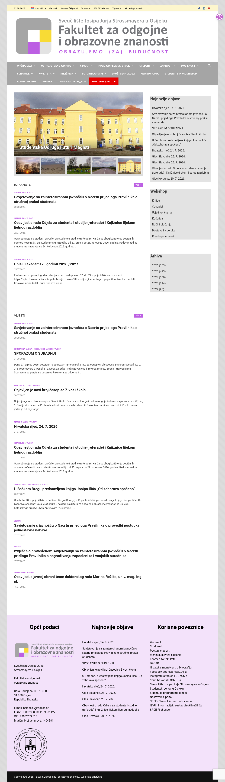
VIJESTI (30, 193)
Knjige (156, 200)
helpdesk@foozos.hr (133, 8)
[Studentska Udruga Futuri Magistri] (78, 124)
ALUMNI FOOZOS (27, 81)
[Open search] (209, 66)
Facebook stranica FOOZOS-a (168, 671)
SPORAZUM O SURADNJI (35, 353)
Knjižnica (66, 73)
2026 (155, 265)
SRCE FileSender (101, 8)
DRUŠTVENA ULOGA (23, 349)
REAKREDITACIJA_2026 (73, 81)
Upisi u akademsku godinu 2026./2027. (46, 264)
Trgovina (116, 8)
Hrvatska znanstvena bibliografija (171, 667)
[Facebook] (199, 8)
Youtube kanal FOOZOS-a (166, 680)
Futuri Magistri (92, 73)
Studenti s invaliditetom (181, 73)
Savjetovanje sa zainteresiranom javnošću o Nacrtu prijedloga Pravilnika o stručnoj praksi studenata (180, 118)
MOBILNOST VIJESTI (43, 349)
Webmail (53, 8)
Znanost (166, 65)
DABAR (154, 663)
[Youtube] (209, 8)
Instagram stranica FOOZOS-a (168, 676)
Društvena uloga (123, 73)
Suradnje (23, 73)
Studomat (86, 8)
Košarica (157, 218)
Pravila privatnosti (163, 236)
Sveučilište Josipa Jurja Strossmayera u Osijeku (180, 684)
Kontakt (48, 81)
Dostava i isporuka (163, 230)
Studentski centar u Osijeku (167, 688)
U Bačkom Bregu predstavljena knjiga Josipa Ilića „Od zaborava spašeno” (74, 489)
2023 (155, 283)
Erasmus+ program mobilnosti (169, 692)
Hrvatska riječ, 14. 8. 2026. (168, 108)
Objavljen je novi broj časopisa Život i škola (50, 390)
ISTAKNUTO (19, 193)
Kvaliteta (45, 73)
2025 (155, 271)
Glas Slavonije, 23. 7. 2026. (169, 156)
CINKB (17, 484)
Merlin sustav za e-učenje (165, 655)
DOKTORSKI (19, 572)
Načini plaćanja (161, 224)
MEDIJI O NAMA (21, 422)
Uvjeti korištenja (162, 212)
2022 (155, 289)
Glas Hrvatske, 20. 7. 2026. (168, 178)
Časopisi (157, 206)
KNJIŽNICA (19, 385)
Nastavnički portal (69, 8)
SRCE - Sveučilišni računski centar (171, 701)
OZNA (28, 385)
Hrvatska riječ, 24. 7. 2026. (36, 426)
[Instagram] (204, 8)
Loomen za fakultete (162, 659)
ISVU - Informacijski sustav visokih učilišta (176, 705)
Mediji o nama (150, 73)
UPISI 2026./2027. (102, 81)
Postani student (159, 650)
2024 (155, 277)
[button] (138, 124)
